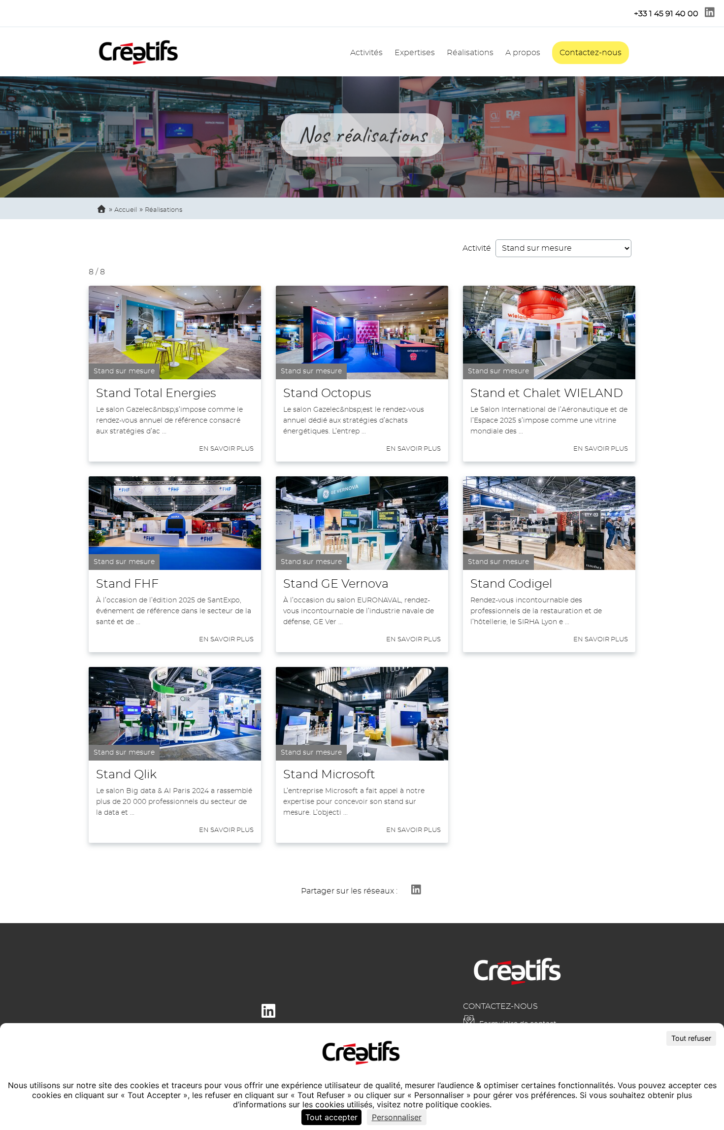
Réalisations (470, 53)
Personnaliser (397, 1117)
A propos (522, 53)
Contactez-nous (590, 53)
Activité (476, 248)
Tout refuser (691, 1038)
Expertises (415, 53)
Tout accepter (331, 1117)
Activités (366, 53)
